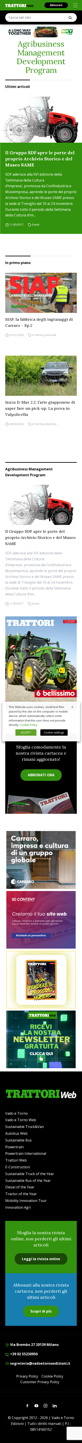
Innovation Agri (18, 1207)
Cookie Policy (52, 1376)
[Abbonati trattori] (41, 979)
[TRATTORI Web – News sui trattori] (19, 5)
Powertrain (14, 1147)
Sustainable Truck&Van (24, 1126)
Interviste (50, 335)
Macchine (51, 424)
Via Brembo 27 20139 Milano (34, 1344)
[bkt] (41, 32)
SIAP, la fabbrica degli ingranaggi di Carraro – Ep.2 (39, 322)
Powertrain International (25, 1153)
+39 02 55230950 (23, 1354)
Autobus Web (16, 1133)
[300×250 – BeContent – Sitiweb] (41, 920)
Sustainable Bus (18, 1140)
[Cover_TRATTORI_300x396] (41, 663)
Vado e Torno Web (20, 1119)
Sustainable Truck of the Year (29, 1173)
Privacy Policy (27, 1376)
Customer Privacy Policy (39, 1382)
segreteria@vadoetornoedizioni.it (39, 1363)
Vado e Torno (16, 1113)
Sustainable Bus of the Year (28, 1180)
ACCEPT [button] (26, 732)
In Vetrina (38, 335)
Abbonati (56, 5)
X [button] (72, 707)
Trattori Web (16, 1160)
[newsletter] (41, 1039)
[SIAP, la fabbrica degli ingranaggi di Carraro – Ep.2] (41, 293)
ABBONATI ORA (41, 775)
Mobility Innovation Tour (26, 1200)
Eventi (35, 224)
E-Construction (17, 1167)
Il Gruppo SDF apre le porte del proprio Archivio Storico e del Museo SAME (40, 159)
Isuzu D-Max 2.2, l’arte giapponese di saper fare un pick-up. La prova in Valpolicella (40, 408)
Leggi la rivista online (41, 1258)
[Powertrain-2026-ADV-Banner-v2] (41, 860)
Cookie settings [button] (54, 732)
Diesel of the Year (19, 1187)
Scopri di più (41, 1311)
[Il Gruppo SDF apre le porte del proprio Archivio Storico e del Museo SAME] (41, 120)
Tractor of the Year (21, 1193)
